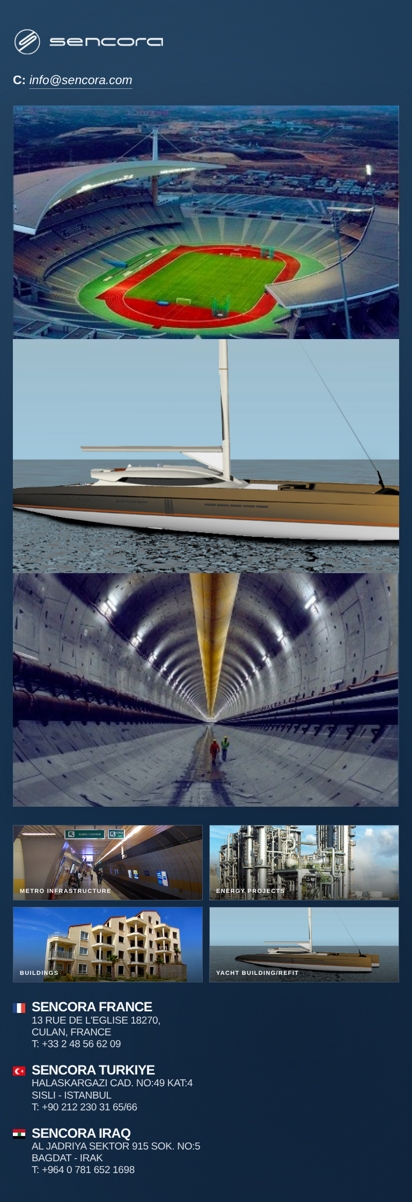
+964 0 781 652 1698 (88, 1170)
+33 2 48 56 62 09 (81, 1044)
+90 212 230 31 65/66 (89, 1107)
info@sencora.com (81, 80)
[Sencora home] (89, 41)
